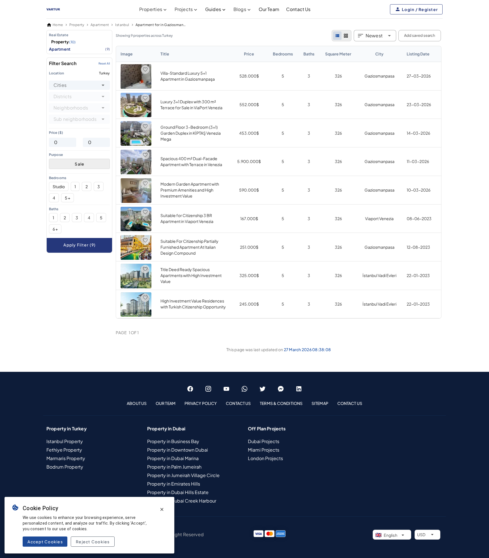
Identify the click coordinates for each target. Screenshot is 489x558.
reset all (104, 63)
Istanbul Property (64, 441)
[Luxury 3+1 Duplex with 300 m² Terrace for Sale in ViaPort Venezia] (136, 115)
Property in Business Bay (173, 441)
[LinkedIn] (298, 388)
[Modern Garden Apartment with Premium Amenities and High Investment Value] (136, 201)
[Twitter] (262, 388)
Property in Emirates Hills (173, 484)
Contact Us (298, 9)
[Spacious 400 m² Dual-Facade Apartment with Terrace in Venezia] (136, 172)
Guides (213, 9)
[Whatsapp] (244, 388)
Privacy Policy (201, 403)
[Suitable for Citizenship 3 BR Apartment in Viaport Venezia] (136, 229)
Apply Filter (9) (79, 244)
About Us (137, 403)
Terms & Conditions (281, 403)
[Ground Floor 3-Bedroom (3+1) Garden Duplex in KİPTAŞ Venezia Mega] (136, 144)
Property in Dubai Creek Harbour (181, 501)
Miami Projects (263, 450)
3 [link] (309, 75)
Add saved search (419, 35)
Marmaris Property (65, 458)
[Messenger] (280, 388)
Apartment (79, 48)
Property (63, 41)
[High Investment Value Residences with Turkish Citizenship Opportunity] (136, 314)
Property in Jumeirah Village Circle (183, 475)
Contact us (349, 403)
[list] (337, 35)
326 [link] (338, 75)
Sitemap (320, 403)
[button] (103, 85)
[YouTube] (226, 388)
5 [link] (283, 75)
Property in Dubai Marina (173, 458)
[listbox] (79, 42)
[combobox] (79, 85)
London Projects (265, 458)
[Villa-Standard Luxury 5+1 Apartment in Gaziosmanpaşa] (136, 87)
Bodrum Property (64, 467)
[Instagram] (208, 388)
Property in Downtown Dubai (177, 450)
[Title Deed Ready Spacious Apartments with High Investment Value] (136, 286)
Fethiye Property (64, 450)
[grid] (346, 35)
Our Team (269, 9)
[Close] (162, 509)
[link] (278, 182)
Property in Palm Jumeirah (174, 467)
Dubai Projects (263, 441)
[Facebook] (190, 388)
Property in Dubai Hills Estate (178, 492)
